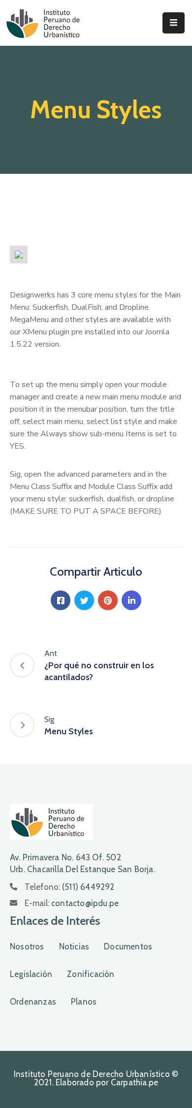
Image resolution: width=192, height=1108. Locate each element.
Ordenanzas (33, 1002)
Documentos (128, 946)
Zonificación (90, 974)
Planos (83, 1002)
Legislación (31, 974)
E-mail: (72, 903)
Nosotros (27, 946)
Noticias (74, 946)
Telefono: (70, 887)
